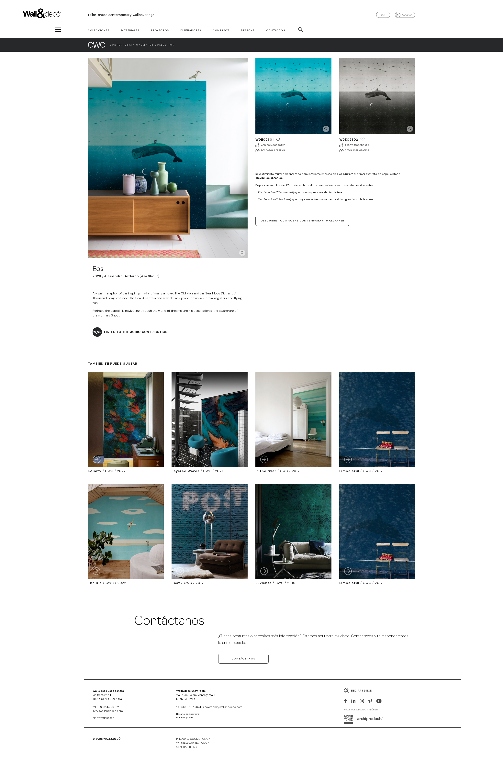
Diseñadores (190, 30)
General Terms (186, 747)
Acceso (407, 15)
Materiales (130, 30)
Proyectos (160, 30)
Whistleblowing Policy (192, 742)
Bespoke (247, 30)
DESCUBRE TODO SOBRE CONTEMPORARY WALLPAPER (302, 220)
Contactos (275, 30)
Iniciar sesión (361, 690)
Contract (221, 30)
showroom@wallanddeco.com (222, 707)
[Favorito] (278, 139)
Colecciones (98, 30)
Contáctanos (243, 658)
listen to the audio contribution (136, 332)
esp (383, 15)
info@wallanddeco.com (108, 711)
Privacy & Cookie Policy (193, 739)
